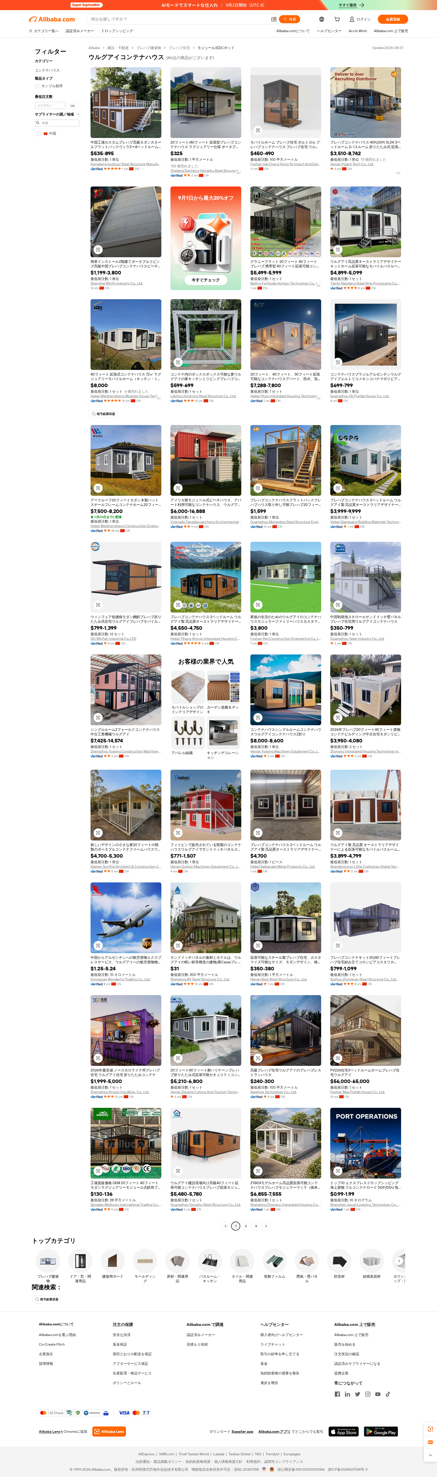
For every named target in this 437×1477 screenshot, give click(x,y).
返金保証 (120, 1344)
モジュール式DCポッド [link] (216, 48)
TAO (258, 1454)
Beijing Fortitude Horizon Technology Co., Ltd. (285, 283)
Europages (291, 1454)
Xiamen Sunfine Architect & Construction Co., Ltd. (126, 866)
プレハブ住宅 (179, 48)
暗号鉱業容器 (106, 414)
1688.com (166, 1454)
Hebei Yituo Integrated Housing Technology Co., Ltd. (285, 396)
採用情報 (46, 1364)
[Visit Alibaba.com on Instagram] (368, 1394)
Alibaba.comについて (56, 1324)
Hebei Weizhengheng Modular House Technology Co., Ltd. (126, 396)
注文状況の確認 (346, 1354)
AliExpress (146, 1454)
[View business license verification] (264, 1469)
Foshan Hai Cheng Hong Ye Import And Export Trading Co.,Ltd (285, 164)
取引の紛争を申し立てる (279, 1354)
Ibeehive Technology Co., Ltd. (273, 1092)
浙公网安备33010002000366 (301, 1469)
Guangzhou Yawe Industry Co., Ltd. (357, 639)
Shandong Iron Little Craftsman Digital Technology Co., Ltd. (365, 866)
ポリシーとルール (127, 1383)
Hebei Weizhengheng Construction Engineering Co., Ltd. (126, 526)
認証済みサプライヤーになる (357, 1364)
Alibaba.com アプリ (274, 1431)
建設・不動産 (118, 48)
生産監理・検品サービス (132, 1373)
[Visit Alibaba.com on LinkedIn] (347, 1394)
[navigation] (57, 637)
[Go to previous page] (225, 1226)
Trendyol (272, 1454)
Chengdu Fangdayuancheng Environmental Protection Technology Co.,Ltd (205, 522)
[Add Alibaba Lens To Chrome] (109, 1431)
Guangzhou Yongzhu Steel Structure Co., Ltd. (205, 1205)
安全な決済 (121, 1335)
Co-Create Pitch (52, 1344)
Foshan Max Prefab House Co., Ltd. (357, 1092)
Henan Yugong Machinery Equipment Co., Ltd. (285, 751)
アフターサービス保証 (130, 1364)
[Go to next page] (266, 1226)
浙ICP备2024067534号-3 (347, 1469)
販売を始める (345, 1344)
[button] (274, 19)
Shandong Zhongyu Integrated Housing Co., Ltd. (285, 1205)
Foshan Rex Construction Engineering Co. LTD (285, 639)
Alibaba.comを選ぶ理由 (57, 1335)
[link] (430, 1429)
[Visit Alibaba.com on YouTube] (378, 1394)
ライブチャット (272, 1344)
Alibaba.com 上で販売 (351, 1335)
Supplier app (242, 1431)
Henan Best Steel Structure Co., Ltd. (278, 979)
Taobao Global (239, 1454)
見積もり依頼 (197, 1344)
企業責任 (46, 1354)
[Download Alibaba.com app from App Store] (344, 1431)
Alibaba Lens (49, 1431)
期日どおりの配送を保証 (132, 1354)
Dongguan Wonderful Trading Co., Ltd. (120, 979)
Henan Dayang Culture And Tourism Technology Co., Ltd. (205, 1092)
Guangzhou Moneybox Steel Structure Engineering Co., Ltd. (285, 522)
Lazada (218, 1454)
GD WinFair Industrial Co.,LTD (113, 639)
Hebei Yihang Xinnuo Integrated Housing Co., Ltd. (205, 639)
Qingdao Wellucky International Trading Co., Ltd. (126, 1205)
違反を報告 (269, 1383)
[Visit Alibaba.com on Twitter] (358, 1394)
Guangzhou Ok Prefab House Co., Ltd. (359, 396)
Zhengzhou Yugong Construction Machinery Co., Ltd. (126, 751)
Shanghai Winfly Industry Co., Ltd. (117, 283)
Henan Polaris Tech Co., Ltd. (352, 164)
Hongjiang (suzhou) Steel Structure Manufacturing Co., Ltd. (126, 164)
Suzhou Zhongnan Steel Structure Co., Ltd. (363, 979)
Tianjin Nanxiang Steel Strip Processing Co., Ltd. (365, 283)
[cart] (338, 20)
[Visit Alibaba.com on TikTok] (388, 1394)
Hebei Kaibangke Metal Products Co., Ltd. (282, 866)
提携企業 (341, 1373)
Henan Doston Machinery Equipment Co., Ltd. (205, 866)
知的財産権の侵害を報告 (279, 1373)
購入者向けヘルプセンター (281, 1335)
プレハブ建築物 (148, 48)
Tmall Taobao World (194, 1454)
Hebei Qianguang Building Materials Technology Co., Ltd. (365, 522)
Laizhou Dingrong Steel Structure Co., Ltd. (203, 396)
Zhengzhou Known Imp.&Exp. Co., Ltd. (120, 1092)
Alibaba (94, 48)
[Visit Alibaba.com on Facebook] (337, 1394)
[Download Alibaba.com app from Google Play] (381, 1431)
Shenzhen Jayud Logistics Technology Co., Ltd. (365, 1205)
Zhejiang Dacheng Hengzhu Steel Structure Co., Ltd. (205, 171)
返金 (264, 1364)
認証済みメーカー (201, 1335)
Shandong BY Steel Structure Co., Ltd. (200, 979)
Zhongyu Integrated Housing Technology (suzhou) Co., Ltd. (365, 751)
